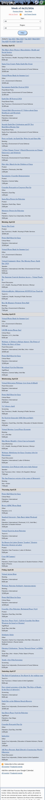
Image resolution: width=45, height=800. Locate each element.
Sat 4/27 (20, 41)
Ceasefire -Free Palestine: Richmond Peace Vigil (19, 609)
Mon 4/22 (19, 39)
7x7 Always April (8, 406)
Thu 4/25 (5, 41)
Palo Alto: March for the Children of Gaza (17, 164)
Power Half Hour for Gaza (11, 238)
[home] (19, 2)
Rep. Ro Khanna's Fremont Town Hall (15, 303)
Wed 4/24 (35, 39)
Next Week (28, 11)
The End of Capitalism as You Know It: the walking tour (22, 675)
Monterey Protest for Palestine (13, 210)
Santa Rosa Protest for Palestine (13, 199)
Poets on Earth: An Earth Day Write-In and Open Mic (21, 138)
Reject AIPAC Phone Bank (11, 505)
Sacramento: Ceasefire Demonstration (16, 176)
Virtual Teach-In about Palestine (14, 531)
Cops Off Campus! (8, 556)
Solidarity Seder (8, 634)
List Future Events (30, 14)
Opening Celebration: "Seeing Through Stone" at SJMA (22, 648)
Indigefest (5, 736)
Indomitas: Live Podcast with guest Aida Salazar (19, 466)
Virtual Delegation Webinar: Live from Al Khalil (20, 383)
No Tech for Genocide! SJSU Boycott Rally (17, 418)
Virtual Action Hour (9, 574)
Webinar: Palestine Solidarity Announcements (19, 585)
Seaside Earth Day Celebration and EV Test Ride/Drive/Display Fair (18, 125)
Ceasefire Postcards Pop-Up (12, 724)
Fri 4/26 (12, 41)
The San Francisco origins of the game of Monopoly (21, 478)
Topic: (22, 18)
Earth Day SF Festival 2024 (12, 98)
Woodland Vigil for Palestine (12, 367)
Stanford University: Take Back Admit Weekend (19, 517)
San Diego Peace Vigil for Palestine (15, 712)
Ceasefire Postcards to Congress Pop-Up (16, 187)
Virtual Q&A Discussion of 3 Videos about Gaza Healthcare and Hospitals (20, 111)
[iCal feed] (3, 764)
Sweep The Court (8, 226)
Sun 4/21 (11, 39)
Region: (22, 25)
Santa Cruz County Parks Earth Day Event (17, 64)
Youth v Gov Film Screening (12, 660)
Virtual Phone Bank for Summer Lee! (15, 75)
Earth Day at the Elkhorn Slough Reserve (17, 701)
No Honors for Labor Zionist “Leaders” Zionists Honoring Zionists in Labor (19, 543)
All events (5, 767)
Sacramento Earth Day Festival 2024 (15, 87)
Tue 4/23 (28, 39)
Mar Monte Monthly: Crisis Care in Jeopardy (18, 441)
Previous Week (18, 11)
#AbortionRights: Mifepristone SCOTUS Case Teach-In (22, 291)
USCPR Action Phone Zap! (11, 330)
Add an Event (13, 14)
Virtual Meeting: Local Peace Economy (16, 429)
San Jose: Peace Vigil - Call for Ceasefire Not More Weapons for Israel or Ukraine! (20, 621)
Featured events (16, 767)
